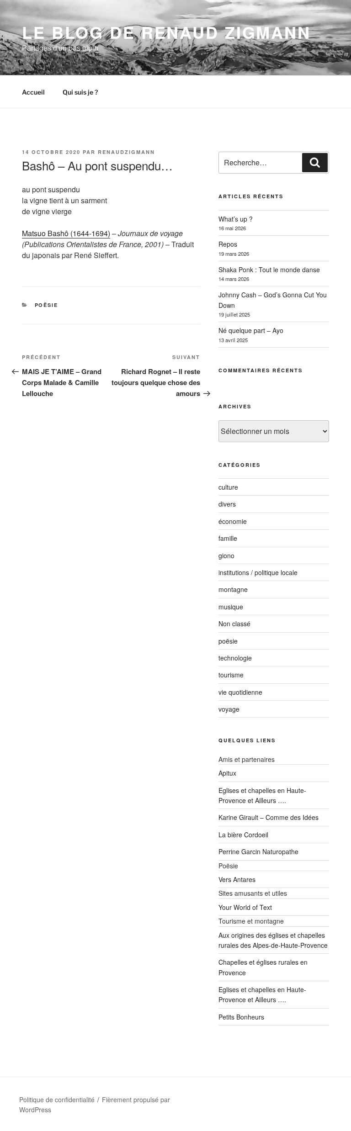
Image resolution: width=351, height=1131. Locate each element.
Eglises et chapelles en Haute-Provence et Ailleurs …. (262, 994)
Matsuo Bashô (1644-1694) (66, 233)
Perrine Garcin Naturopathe (258, 851)
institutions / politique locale (258, 572)
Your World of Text (245, 907)
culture (228, 487)
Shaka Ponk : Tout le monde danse (269, 269)
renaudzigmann (126, 151)
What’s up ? (235, 218)
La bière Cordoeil (243, 834)
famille (227, 538)
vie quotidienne (240, 692)
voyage (228, 708)
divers (227, 503)
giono (226, 555)
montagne (233, 589)
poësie (46, 304)
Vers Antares (236, 879)
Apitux (227, 772)
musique (230, 606)
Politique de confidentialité (57, 1099)
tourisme (231, 674)
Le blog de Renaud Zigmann (166, 32)
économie (232, 521)
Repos (227, 243)
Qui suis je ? (80, 92)
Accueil (33, 92)
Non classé (234, 623)
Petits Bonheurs (241, 1016)
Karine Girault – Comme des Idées (268, 817)
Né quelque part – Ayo (250, 330)
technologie (235, 657)
